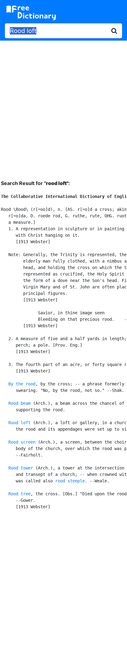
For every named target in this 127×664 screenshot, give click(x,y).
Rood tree (19, 493)
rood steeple (70, 480)
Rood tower (20, 467)
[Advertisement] (63, 105)
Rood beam (19, 403)
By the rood (21, 383)
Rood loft (19, 422)
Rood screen (21, 442)
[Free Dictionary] (31, 12)
